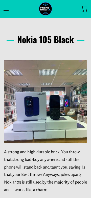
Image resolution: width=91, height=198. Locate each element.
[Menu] (6, 9)
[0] (84, 9)
